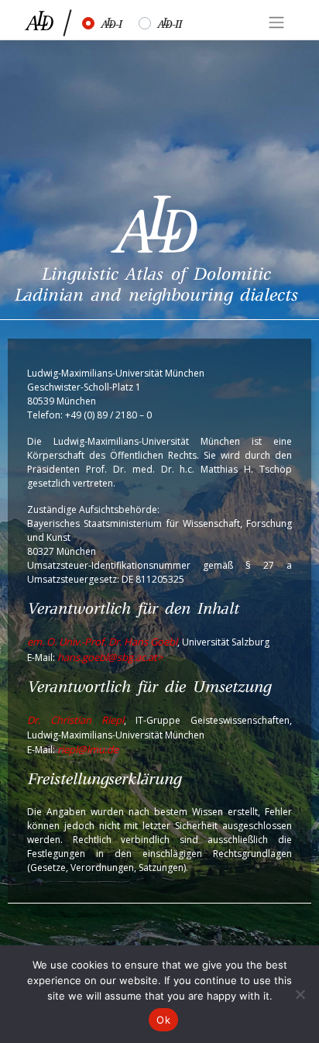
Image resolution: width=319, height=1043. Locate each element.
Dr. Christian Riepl (75, 720)
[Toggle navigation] (276, 22)
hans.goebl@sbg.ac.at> (110, 657)
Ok (163, 1020)
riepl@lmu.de (87, 749)
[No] (299, 994)
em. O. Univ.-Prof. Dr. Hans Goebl (102, 642)
